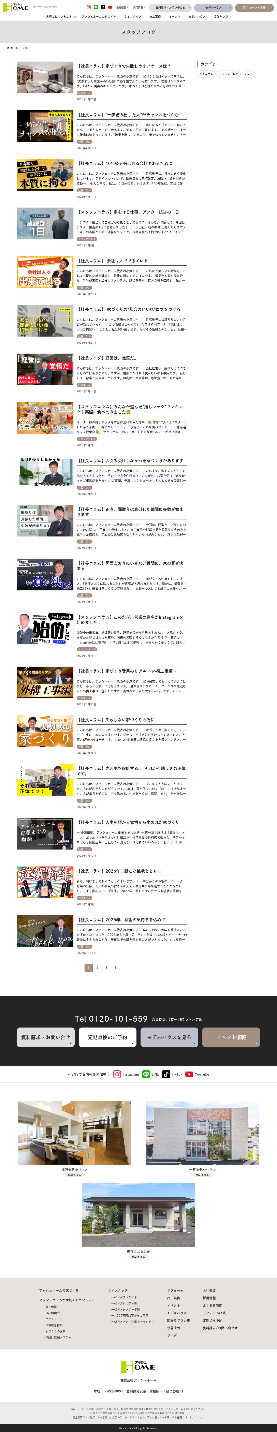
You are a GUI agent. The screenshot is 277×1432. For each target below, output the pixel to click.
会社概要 (209, 1290)
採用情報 (209, 1298)
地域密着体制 (54, 1325)
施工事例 (155, 16)
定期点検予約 (213, 1320)
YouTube (202, 1074)
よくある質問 (213, 1305)
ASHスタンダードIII (127, 1309)
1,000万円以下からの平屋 (131, 1315)
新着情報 (173, 1328)
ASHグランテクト (125, 1297)
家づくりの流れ (55, 1331)
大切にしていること (59, 16)
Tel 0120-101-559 (111, 1019)
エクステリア (54, 1319)
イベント (174, 16)
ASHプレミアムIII (125, 1303)
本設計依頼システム (58, 1337)
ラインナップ (133, 16)
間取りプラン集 (178, 1320)
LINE (155, 1074)
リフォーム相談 (214, 1313)
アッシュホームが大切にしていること (67, 1300)
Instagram (131, 1074)
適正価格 (51, 1306)
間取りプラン (222, 16)
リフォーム (175, 1290)
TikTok (177, 1074)
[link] (126, 1074)
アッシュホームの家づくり (99, 16)
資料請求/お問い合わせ (220, 1328)
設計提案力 (52, 1313)
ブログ (172, 1335)
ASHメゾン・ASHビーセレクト (134, 1321)
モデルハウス (197, 16)
